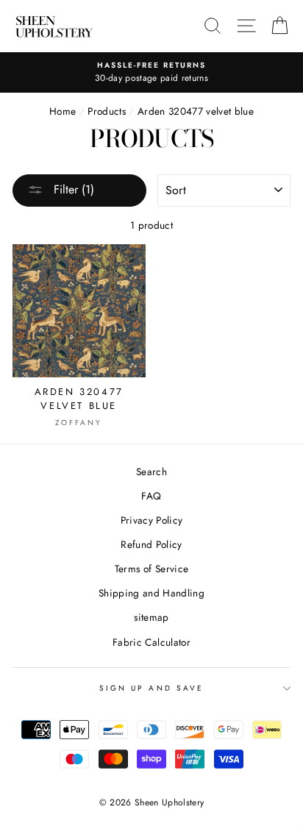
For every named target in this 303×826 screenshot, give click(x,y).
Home (62, 111)
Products (107, 111)
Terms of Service (151, 568)
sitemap (151, 617)
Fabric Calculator (151, 642)
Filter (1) (72, 189)
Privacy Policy (152, 520)
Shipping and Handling (151, 592)
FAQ (151, 495)
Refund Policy (151, 544)
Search (151, 471)
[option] (151, 73)
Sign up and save (151, 688)
